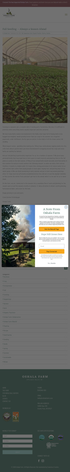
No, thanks (52, 263)
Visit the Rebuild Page (51, 229)
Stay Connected (51, 251)
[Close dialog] (66, 207)
